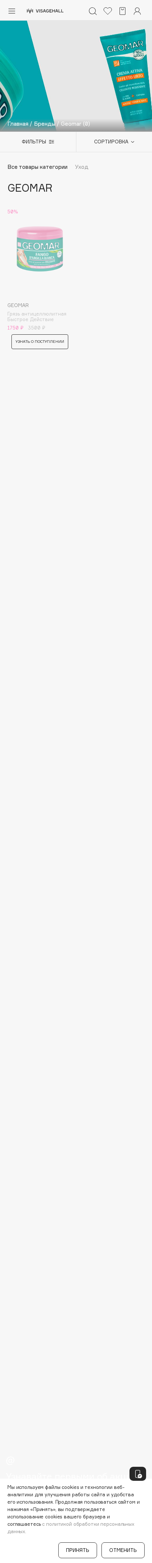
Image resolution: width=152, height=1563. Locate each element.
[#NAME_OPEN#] (137, 1474)
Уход (82, 166)
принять (77, 1550)
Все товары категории (37, 166)
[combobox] (110, 142)
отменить (123, 1550)
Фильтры (34, 142)
